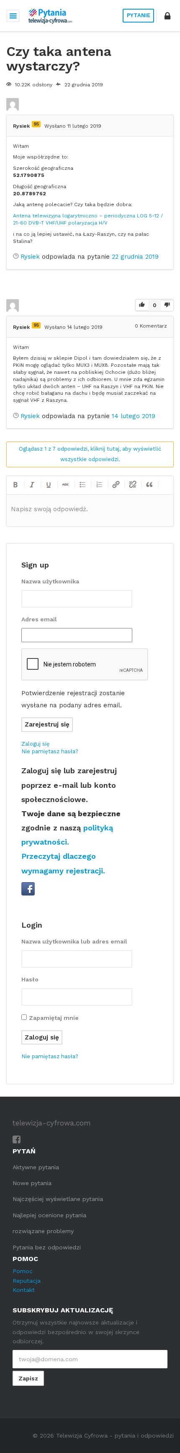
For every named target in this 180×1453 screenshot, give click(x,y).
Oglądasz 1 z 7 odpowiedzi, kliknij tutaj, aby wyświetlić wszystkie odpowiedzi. (90, 454)
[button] (167, 16)
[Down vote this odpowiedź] (167, 305)
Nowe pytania (32, 1183)
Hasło (30, 979)
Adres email (39, 619)
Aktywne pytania (36, 1167)
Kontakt (24, 1290)
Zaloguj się (35, 744)
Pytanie (138, 15)
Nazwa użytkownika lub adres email (74, 941)
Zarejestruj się (47, 724)
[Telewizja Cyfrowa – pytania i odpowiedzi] (50, 16)
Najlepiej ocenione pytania (49, 1215)
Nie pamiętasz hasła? (49, 751)
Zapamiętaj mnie (54, 1017)
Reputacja (27, 1280)
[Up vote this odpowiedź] (142, 305)
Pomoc (23, 1271)
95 (36, 124)
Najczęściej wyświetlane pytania (58, 1199)
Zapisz (28, 1378)
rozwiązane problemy (43, 1231)
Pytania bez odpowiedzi (47, 1247)
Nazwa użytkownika (50, 581)
